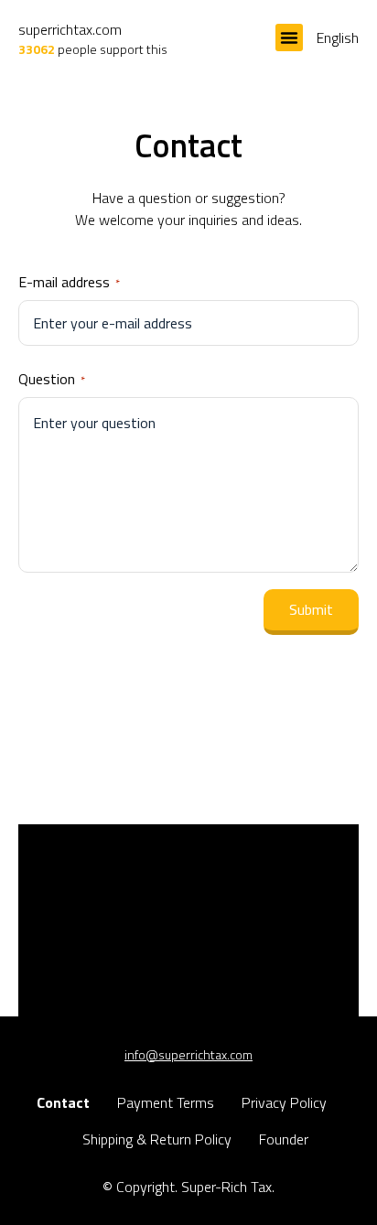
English (338, 37)
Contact (63, 1102)
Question (51, 379)
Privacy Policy (284, 1102)
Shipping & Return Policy (157, 1139)
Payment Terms (165, 1102)
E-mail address (69, 282)
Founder (283, 1139)
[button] (289, 37)
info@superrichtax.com (188, 1054)
